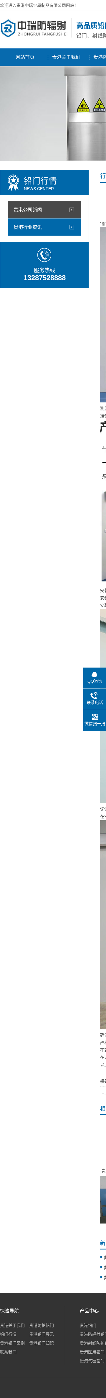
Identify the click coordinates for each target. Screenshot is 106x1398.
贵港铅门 (88, 1325)
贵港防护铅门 (41, 1325)
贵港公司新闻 (28, 209)
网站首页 (25, 57)
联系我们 (8, 1352)
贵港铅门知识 (41, 1343)
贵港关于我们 (66, 57)
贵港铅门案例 (12, 1343)
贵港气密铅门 (92, 1360)
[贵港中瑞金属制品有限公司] (34, 36)
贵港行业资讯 (28, 227)
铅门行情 (8, 1334)
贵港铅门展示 (41, 1334)
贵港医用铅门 (92, 1352)
